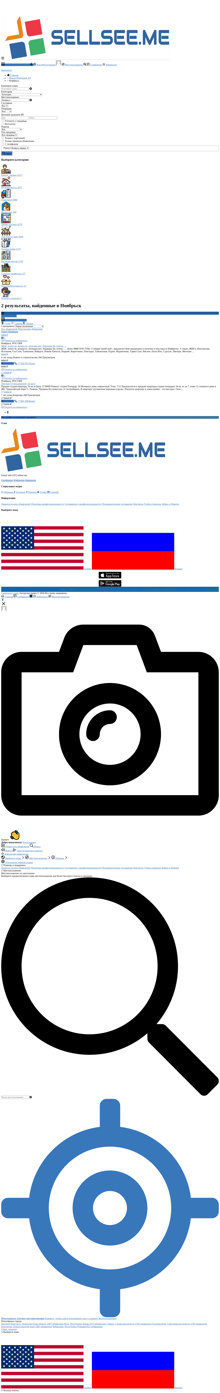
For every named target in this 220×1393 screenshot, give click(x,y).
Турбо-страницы (152, 504)
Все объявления (9, 329)
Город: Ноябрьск (9, 331)
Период (5, 126)
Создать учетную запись (49, 417)
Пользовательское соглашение (117, 504)
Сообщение (96, 65)
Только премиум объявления (19, 141)
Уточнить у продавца (16, 121)
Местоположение (74, 65)
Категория (6, 91)
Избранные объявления (16, 854)
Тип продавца (8, 132)
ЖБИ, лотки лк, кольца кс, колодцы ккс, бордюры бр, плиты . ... (34, 346)
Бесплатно (10, 124)
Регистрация (29, 842)
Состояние (6, 103)
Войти (9, 850)
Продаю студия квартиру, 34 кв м (18, 383)
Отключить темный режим (19, 862)
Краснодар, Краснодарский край (26, 1326)
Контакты (138, 504)
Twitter (43, 492)
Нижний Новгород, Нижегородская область (32, 1324)
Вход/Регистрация (46, 65)
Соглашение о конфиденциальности (83, 504)
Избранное (111, 65)
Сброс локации (9, 1329)
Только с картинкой (15, 138)
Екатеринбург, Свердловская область (179, 1324)
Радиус (7, 148)
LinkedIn (54, 492)
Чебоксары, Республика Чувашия (77, 1326)
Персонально (24, 329)
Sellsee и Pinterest (170, 504)
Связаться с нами (10, 593)
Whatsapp (8, 492)
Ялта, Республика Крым (85, 1324)
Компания (37, 329)
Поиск (37, 846)
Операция (6, 108)
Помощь (60, 858)
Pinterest (32, 492)
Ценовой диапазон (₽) (12, 114)
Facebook (20, 492)
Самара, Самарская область (129, 1324)
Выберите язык (13, 858)
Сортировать (7, 326)
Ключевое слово (9, 86)
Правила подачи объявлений (16, 504)
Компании (6, 70)
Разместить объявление (17, 65)
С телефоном (11, 144)
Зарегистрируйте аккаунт (29, 850)
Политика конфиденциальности (47, 504)
